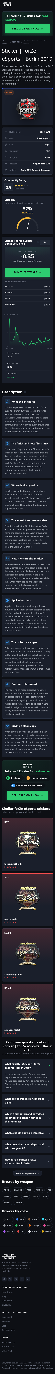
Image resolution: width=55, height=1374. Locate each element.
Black (9, 1219)
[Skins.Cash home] (7, 4)
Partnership (7, 1317)
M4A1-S (7, 1202)
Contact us (7, 1350)
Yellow (48, 1231)
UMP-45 (19, 1202)
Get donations (8, 1330)
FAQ (4, 1296)
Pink (49, 1225)
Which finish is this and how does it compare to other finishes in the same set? (24, 1117)
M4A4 (6, 1196)
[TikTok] (28, 1279)
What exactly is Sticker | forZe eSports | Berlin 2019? (22, 1065)
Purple (10, 1231)
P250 (29, 1190)
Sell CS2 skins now (27, 28)
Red (22, 1231)
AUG (45, 1196)
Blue (21, 1219)
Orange (35, 1225)
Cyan (47, 1219)
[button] (27, 106)
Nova (35, 1196)
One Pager (7, 1300)
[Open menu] (48, 4)
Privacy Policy (8, 1342)
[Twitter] (10, 1279)
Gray (9, 1225)
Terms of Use (8, 1346)
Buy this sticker (27, 272)
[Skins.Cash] (27, 1256)
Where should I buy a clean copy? (24, 1133)
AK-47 (6, 1190)
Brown (34, 1219)
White (34, 1231)
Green (21, 1225)
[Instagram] (22, 1279)
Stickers (16, 42)
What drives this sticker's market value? (24, 1100)
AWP (16, 1196)
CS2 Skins (4, 42)
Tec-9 (25, 1196)
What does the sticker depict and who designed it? (24, 1146)
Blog (4, 1325)
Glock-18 (18, 1190)
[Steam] (16, 1279)
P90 (49, 1190)
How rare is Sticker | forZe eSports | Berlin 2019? (20, 1161)
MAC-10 (39, 1190)
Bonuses (6, 1321)
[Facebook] (4, 1279)
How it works (8, 1292)
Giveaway (6, 1305)
